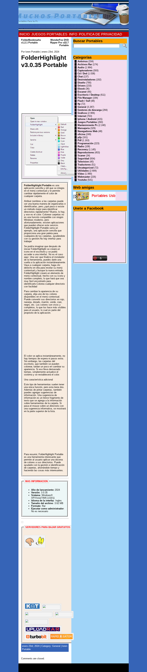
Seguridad (83, 158)
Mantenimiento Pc (88, 125)
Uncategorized (86, 167)
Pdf (79, 140)
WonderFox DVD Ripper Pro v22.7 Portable (59, 43)
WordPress (73, 669)
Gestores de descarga (90, 110)
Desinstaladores (86, 79)
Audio (81, 67)
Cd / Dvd (82, 73)
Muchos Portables (72, 666)
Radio (81, 146)
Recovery (83, 149)
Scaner (81, 155)
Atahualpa (86, 669)
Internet (82, 116)
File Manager (85, 97)
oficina (81, 134)
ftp (79, 104)
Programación (85, 143)
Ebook (81, 88)
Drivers (82, 85)
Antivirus (83, 61)
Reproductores (86, 152)
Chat (80, 76)
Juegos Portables (87, 122)
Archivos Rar (85, 64)
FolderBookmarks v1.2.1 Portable (31, 41)
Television (83, 161)
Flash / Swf (84, 101)
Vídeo (81, 173)
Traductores (84, 164)
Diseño (81, 82)
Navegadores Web (88, 131)
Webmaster (84, 176)
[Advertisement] (45, 91)
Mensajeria (84, 128)
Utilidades (83, 170)
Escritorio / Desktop (89, 94)
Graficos (82, 113)
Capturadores (85, 70)
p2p (80, 137)
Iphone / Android (87, 119)
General (56, 646)
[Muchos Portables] (73, 16)
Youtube (82, 179)
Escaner (82, 91)
